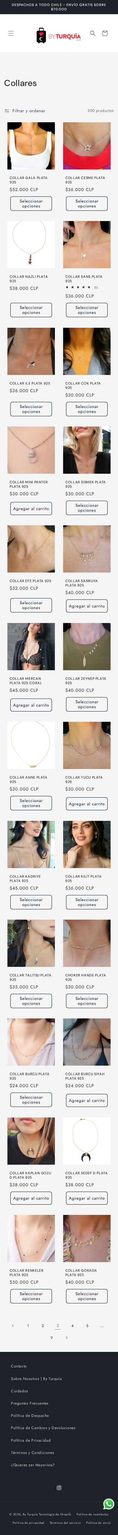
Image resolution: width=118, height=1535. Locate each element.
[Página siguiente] (66, 1338)
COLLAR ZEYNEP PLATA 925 (85, 680)
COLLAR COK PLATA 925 (83, 385)
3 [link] (58, 1326)
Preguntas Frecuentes (30, 1403)
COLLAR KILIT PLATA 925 (83, 878)
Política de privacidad (28, 1523)
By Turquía (30, 1514)
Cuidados (19, 1391)
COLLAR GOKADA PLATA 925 (81, 1272)
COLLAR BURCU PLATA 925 (29, 1076)
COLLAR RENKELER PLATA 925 (26, 1272)
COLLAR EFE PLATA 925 (31, 581)
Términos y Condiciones (32, 1452)
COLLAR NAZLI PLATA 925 (29, 279)
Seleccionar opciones (31, 203)
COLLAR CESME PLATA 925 (85, 180)
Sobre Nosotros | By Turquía (36, 1378)
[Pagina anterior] (13, 1326)
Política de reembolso (93, 1514)
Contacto (19, 1366)
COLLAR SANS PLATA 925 (84, 279)
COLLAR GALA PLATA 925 (29, 180)
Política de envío (98, 1523)
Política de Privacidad (30, 1440)
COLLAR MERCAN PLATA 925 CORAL (26, 680)
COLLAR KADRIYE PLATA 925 (25, 878)
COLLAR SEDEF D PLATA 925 (86, 1175)
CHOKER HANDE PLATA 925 (85, 977)
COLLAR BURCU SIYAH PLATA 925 (85, 1076)
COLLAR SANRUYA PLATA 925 (81, 583)
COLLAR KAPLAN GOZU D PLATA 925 (30, 1175)
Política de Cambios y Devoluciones (43, 1427)
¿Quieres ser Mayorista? (33, 1465)
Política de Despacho (30, 1415)
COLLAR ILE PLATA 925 (30, 383)
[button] (11, 33)
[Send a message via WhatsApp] (108, 1504)
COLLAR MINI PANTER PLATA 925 (29, 484)
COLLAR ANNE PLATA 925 (28, 779)
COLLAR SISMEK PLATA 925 (85, 484)
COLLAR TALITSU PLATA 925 (31, 977)
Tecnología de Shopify (55, 1514)
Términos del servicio (65, 1523)
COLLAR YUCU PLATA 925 (84, 779)
